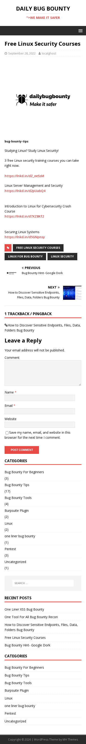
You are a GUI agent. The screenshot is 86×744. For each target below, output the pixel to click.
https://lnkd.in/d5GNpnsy (25, 237)
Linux (8, 523)
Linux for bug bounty (25, 256)
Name (10, 392)
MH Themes (70, 739)
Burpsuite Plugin (17, 510)
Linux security (62, 256)
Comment (12, 357)
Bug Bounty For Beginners (24, 472)
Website (11, 419)
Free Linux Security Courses (38, 248)
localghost (49, 53)
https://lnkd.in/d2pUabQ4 (25, 191)
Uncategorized (15, 562)
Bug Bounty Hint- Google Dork (27, 645)
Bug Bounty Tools (18, 497)
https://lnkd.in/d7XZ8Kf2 (24, 216)
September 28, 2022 (22, 53)
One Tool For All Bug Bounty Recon (31, 617)
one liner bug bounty (20, 536)
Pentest (10, 549)
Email (9, 405)
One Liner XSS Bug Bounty (24, 609)
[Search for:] (43, 583)
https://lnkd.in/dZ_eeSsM (24, 176)
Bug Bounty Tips (17, 485)
